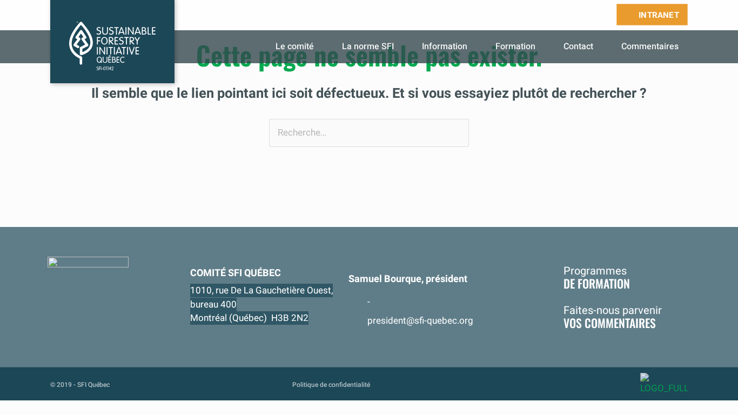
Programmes (596, 277)
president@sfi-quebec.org (420, 320)
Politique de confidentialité (331, 385)
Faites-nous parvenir (612, 316)
